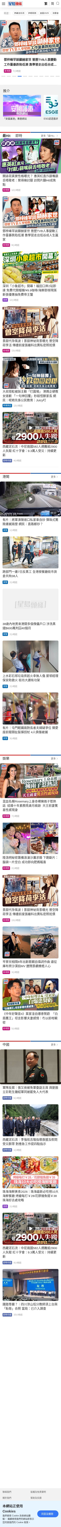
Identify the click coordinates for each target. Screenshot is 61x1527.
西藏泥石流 (19, 13)
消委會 (56, 13)
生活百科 (9, 71)
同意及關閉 (47, 1513)
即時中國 (7, 461)
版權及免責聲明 (38, 1492)
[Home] (15, 3)
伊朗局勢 (32, 13)
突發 (5, 530)
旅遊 (5, 300)
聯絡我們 (7, 1492)
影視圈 (6, 190)
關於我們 (7, 1498)
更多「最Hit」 (48, 135)
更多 (53, 476)
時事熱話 (7, 406)
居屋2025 (44, 13)
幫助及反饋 (36, 1498)
